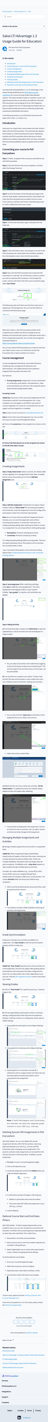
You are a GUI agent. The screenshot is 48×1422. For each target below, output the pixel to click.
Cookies (21, 1410)
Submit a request (32, 1333)
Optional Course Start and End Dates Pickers (22, 85)
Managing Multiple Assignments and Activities (23, 74)
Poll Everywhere (7, 11)
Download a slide (8, 1351)
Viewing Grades (12, 79)
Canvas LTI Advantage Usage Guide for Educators (19, 1363)
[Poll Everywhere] (24, 1375)
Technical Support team (13, 1305)
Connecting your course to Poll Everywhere (22, 66)
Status (9, 1410)
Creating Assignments (14, 71)
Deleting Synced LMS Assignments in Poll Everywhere (25, 82)
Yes (18, 1321)
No (30, 1321)
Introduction (11, 63)
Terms (29, 1410)
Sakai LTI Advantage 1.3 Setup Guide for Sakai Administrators (23, 1355)
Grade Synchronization (15, 77)
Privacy (38, 1410)
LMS (29, 11)
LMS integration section (23, 977)
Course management (14, 69)
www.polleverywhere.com (34, 413)
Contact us (27, 1417)
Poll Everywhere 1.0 (20, 11)
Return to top (7, 1340)
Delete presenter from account (12, 1367)
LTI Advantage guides (9, 1359)
